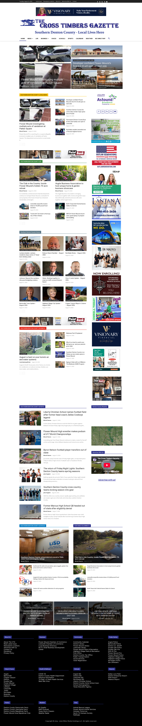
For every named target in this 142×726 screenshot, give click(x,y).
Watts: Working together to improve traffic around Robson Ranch (52, 280)
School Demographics (81, 685)
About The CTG (9, 642)
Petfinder (76, 715)
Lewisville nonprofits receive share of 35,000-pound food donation (38, 205)
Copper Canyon (9, 677)
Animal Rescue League (81, 707)
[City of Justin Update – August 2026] (76, 268)
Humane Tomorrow (80, 711)
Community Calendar (81, 642)
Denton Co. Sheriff (115, 646)
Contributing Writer (25, 362)
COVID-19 (42, 674)
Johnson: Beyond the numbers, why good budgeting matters (29, 279)
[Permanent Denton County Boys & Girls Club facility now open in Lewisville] (60, 122)
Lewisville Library (79, 648)
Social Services (78, 659)
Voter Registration (80, 660)
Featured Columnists (82, 526)
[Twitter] (104, 1)
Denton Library (78, 644)
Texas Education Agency (82, 687)
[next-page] (24, 144)
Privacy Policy (9, 653)
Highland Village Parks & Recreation (86, 651)
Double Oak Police (115, 648)
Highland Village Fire (115, 657)
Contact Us (8, 649)
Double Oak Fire (114, 649)
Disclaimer (7, 651)
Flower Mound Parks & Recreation (85, 649)
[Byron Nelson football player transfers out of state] (30, 456)
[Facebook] (97, 1)
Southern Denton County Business (33, 328)
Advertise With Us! (98, 452)
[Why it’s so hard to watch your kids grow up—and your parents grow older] (60, 344)
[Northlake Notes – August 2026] (76, 243)
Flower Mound (9, 683)
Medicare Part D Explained (74, 333)
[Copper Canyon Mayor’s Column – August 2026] (76, 294)
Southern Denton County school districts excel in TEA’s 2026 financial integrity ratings (42, 558)
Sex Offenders (113, 662)
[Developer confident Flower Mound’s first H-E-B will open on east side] (97, 57)
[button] (109, 38)
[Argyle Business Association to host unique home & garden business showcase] (71, 173)
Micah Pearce (23, 131)
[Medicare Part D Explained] (60, 335)
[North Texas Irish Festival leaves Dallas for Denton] (60, 206)
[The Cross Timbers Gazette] (71, 26)
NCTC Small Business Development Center (51, 648)
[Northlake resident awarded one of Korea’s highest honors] (60, 132)
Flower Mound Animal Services (84, 709)
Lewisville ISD (78, 677)
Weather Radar (44, 713)
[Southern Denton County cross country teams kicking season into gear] (30, 493)
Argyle (6, 674)
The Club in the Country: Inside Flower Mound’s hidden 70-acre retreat (33, 185)
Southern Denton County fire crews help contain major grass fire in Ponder (75, 111)
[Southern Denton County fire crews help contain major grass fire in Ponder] (60, 112)
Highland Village (10, 685)
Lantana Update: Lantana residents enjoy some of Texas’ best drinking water (29, 255)
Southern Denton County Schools (108, 79)
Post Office (77, 653)
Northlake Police (114, 660)
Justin (6, 690)
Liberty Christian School (82, 681)
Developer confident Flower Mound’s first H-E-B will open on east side (75, 101)
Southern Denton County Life (31, 161)
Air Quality (42, 707)
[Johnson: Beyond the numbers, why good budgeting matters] (30, 268)
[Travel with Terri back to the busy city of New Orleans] (24, 216)
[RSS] (102, 1)
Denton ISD (77, 676)
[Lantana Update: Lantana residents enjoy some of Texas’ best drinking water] (30, 243)
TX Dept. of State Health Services (51, 679)
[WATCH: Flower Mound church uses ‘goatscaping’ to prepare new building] (60, 216)
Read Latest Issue (10, 644)
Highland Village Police (116, 659)
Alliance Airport (113, 679)
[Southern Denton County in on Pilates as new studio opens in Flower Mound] (60, 354)
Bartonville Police (114, 644)
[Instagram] (99, 1)
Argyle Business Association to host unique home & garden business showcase (69, 185)
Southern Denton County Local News (32, 76)
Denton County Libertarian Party (16, 709)
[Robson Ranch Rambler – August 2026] (53, 243)
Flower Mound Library (81, 646)
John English (47, 474)
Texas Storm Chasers (46, 711)
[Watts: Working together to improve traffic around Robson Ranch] (53, 268)
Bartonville (8, 676)
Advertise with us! (107, 480)
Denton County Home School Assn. (86, 683)
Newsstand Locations (12, 646)
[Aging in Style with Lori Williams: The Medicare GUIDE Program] (60, 364)
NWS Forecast (44, 709)
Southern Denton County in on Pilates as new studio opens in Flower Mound (75, 354)
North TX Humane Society (82, 713)
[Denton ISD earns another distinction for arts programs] (25, 592)
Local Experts (23, 354)
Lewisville (7, 689)
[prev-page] (20, 144)
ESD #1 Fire (112, 651)
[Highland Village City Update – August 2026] (53, 294)
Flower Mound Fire (115, 653)
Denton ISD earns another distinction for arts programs (48, 588)
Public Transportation (81, 657)
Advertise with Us (10, 648)
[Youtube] (106, 1)
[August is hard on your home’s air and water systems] (35, 343)
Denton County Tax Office (82, 655)
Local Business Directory (48, 646)
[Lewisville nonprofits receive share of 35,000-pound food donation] (24, 206)
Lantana (7, 687)
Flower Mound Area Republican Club (17, 713)
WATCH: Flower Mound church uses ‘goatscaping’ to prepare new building (75, 215)
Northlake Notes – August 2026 (75, 253)
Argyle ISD (77, 674)
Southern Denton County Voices (81, 79)
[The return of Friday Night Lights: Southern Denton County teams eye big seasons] (30, 474)
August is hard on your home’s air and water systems (34, 358)
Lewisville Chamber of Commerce (51, 644)
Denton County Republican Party (16, 711)
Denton (6, 679)
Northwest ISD (78, 679)
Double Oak (8, 681)
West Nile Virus (44, 681)
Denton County (9, 696)
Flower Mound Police (115, 655)
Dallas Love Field (114, 674)
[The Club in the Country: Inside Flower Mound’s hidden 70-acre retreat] (35, 173)
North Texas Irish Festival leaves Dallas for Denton (101, 588)
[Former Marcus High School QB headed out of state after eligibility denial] (30, 511)
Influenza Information (46, 677)
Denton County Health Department (51, 676)
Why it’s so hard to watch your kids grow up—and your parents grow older (75, 344)
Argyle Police (113, 642)
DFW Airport (112, 677)
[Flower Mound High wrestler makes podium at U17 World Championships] (30, 437)
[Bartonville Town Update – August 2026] (30, 294)
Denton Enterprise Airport (117, 676)
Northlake (7, 692)
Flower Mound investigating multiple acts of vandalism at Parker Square (32, 126)
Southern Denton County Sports (32, 407)
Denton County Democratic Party (16, 707)
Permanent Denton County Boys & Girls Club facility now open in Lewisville (76, 121)
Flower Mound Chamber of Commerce (53, 642)
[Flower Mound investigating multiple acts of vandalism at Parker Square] (45, 67)
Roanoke (7, 694)
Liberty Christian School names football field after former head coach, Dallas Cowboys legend (64, 415)
